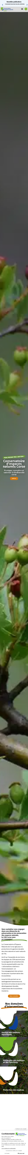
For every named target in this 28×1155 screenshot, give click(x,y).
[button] (3, 5)
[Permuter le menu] (22, 9)
